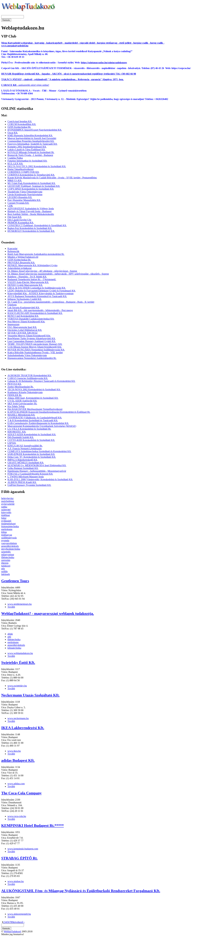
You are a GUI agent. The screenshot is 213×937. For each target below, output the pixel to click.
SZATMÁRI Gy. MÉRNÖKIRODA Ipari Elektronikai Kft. (36, 465)
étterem (4, 563)
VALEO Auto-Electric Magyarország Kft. (28, 282)
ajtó (9, 636)
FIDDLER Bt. (14, 395)
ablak (10, 634)
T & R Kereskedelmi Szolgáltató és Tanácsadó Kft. (32, 420)
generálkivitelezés (10, 546)
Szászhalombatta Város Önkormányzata (27, 355)
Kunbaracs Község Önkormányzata (25, 392)
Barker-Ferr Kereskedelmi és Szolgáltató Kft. (29, 228)
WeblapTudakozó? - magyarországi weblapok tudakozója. (47, 613)
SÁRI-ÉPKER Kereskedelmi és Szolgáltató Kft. (31, 454)
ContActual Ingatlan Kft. (19, 121)
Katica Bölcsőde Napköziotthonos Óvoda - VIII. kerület (35, 352)
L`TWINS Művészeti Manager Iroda (25, 476)
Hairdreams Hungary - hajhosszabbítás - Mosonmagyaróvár (36, 471)
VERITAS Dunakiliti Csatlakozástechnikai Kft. (30, 318)
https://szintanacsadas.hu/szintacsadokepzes (104, 62)
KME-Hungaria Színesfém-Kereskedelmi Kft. (30, 135)
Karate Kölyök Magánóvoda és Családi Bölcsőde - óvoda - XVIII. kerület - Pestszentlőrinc (52, 177)
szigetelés (6, 551)
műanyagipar (7, 554)
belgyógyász (7, 498)
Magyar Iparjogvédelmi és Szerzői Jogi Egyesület (31, 138)
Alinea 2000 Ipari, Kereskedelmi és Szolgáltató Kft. (32, 398)
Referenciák (13, 251)
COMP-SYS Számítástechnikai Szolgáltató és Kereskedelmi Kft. (39, 451)
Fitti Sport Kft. (14, 217)
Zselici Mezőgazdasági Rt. (20, 386)
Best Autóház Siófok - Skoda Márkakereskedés (30, 214)
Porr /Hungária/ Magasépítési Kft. (24, 200)
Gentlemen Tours (15, 581)
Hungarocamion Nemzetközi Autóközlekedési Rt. (31, 358)
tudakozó (5, 565)
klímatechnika (14, 648)
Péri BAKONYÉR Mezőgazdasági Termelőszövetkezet (34, 409)
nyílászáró (6, 520)
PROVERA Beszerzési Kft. (21, 262)
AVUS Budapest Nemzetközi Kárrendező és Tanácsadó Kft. (37, 296)
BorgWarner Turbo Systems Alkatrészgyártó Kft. (31, 338)
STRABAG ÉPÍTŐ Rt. (19, 858)
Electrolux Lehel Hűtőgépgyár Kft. (24, 330)
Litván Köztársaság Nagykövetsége (24, 194)
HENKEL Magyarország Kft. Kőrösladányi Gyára (32, 265)
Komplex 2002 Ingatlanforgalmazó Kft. (26, 146)
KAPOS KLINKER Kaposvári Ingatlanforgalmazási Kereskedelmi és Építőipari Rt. (48, 412)
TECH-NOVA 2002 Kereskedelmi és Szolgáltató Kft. (34, 389)
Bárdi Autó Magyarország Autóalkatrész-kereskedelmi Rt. (35, 254)
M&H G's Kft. (14, 180)
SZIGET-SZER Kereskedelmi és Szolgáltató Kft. (31, 434)
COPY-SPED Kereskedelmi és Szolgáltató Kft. (30, 189)
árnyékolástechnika (10, 549)
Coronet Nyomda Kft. (18, 203)
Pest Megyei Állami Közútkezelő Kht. (26, 321)
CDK (10, 205)
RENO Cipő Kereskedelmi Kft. (23, 316)
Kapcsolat (12, 248)
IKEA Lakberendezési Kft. (22, 728)
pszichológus (7, 501)
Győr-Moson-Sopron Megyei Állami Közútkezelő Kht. (34, 347)
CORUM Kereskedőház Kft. (21, 124)
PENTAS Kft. (14, 384)
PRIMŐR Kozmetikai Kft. (20, 222)
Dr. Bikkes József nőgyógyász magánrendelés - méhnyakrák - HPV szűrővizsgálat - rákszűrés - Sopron (58, 273)
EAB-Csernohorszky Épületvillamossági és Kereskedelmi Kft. (38, 423)
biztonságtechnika (10, 526)
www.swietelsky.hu (17, 685)
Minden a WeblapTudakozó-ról (22, 257)
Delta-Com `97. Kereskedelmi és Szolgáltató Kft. (31, 457)
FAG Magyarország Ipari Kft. (22, 327)
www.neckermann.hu (18, 718)
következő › (19, 922)
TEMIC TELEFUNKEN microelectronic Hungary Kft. (34, 344)
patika (4, 506)
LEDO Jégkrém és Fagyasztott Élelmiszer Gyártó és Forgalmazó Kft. (41, 290)
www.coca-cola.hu (16, 816)
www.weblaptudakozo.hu (20, 653)
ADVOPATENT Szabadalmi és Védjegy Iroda (30, 208)
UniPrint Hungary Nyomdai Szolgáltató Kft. (29, 485)
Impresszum (13, 324)
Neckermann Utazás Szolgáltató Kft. (30, 695)
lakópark (5, 574)
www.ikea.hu (14, 751)
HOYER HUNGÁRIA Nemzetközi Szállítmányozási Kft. (36, 349)
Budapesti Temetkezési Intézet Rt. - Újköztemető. (31, 279)
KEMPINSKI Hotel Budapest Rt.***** (32, 825)
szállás (4, 571)
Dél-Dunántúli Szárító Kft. (20, 437)
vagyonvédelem (9, 543)
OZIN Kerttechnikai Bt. (19, 127)
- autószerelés (15, 85)
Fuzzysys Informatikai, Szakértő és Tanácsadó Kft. (32, 144)
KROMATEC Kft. (16, 431)
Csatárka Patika (15, 158)
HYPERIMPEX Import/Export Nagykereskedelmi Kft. (34, 130)
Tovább (11, 607)
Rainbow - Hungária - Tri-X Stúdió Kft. (27, 276)
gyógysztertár (8, 504)
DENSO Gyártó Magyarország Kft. (25, 285)
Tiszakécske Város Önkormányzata (24, 191)
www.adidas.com (16, 783)
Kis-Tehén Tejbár (16, 406)
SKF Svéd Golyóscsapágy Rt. (22, 403)
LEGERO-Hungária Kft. (19, 197)
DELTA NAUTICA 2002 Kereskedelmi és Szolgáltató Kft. (36, 166)
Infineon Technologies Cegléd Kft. (24, 299)
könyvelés (6, 512)
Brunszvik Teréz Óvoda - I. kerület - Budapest (30, 155)
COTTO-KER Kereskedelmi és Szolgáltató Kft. (31, 440)
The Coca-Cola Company (21, 793)
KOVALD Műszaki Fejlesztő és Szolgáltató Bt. (30, 152)
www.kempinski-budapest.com (22, 848)
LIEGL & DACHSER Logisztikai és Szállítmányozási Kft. (36, 288)
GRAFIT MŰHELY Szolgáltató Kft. (25, 462)
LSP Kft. (11, 443)
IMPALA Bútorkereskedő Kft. (22, 459)
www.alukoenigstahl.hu (19, 914)
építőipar (5, 515)
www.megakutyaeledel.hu (14, 45)
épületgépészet (8, 523)
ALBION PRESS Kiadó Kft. (21, 482)
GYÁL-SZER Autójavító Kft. (22, 400)
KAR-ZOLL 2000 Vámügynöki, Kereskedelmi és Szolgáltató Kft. (40, 479)
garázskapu (6, 529)
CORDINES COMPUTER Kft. (23, 172)
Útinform (12, 304)
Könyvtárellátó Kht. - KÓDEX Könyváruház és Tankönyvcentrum (40, 293)
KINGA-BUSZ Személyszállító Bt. (25, 445)
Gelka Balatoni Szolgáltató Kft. (22, 468)
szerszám (5, 560)
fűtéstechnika (7, 557)
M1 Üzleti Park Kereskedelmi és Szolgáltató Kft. (31, 183)
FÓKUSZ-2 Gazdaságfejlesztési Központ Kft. (30, 473)
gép (3, 568)
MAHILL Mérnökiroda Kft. (21, 414)
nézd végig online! (39, 85)
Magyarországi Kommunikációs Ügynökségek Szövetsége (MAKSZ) (41, 426)
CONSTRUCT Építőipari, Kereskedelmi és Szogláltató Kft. (37, 225)
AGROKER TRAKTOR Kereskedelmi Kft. (29, 375)
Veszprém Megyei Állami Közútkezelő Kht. (29, 335)
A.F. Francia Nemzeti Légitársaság (24, 448)
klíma (4, 532)
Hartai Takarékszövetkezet (20, 169)
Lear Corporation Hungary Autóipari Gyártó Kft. (31, 341)
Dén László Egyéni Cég (19, 219)
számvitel (5, 509)
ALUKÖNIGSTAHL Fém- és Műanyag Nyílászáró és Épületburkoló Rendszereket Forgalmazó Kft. (80, 891)
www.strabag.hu (15, 881)
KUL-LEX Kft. (15, 163)
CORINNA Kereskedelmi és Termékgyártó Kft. (31, 174)
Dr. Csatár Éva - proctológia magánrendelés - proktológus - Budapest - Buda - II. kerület (50, 302)
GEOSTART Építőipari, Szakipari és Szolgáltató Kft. (33, 186)
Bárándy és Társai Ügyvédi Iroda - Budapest (29, 211)
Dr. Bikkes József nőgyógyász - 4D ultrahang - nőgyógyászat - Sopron (42, 271)
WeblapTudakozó (12, 931)
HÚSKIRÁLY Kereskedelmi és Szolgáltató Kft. (31, 231)
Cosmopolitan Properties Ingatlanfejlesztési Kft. (30, 141)
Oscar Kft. (12, 132)
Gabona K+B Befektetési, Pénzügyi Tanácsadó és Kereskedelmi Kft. (41, 381)
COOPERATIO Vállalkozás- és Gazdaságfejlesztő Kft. (34, 417)
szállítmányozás (9, 537)
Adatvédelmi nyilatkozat (19, 268)
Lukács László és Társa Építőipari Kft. (26, 149)
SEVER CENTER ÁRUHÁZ (22, 332)
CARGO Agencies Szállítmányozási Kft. (27, 378)
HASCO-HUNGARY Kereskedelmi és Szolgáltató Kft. (35, 313)
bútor (3, 518)
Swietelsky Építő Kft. (18, 662)
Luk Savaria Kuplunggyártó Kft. (23, 307)
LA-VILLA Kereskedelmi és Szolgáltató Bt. (29, 429)
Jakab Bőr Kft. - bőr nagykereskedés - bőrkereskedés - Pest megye (40, 310)
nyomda (5, 540)
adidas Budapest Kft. (18, 760)
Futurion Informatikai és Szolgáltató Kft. (27, 160)
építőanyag (6, 535)
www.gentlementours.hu (19, 604)
